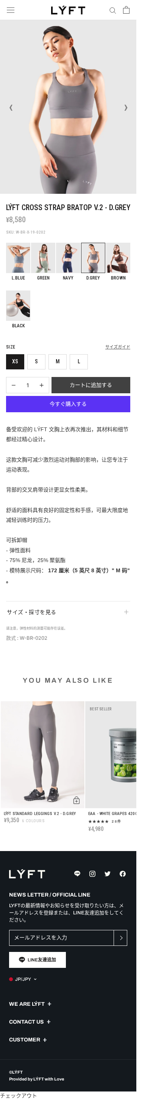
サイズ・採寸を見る (31, 612)
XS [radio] (15, 361)
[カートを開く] (126, 10)
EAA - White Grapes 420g (113, 813)
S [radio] (36, 361)
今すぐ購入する (68, 404)
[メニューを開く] (10, 10)
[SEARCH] (112, 10)
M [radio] (58, 361)
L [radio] (79, 361)
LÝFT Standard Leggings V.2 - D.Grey (40, 813)
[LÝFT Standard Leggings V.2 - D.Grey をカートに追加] (76, 800)
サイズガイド (117, 347)
